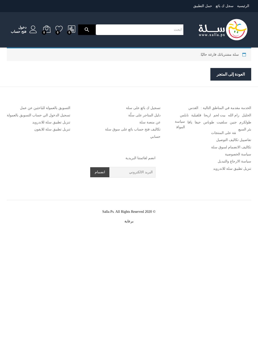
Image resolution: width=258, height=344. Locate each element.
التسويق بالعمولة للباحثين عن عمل (45, 108)
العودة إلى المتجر (231, 74)
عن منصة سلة (149, 122)
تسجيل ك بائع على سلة (143, 108)
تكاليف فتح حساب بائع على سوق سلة (132, 129)
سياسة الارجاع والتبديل (234, 161)
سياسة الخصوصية (238, 154)
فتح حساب (18, 31)
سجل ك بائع (225, 6)
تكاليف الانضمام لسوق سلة (231, 147)
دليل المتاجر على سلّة (144, 115)
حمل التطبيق (202, 6)
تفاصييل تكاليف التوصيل (233, 140)
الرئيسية (243, 6)
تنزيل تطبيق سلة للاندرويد (232, 168)
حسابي (155, 137)
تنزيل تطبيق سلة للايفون (52, 129)
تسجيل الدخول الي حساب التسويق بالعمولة (38, 115)
